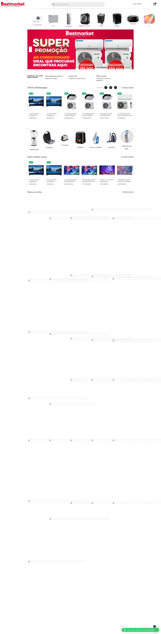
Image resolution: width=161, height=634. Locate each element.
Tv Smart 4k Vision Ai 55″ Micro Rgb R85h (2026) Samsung (89, 181)
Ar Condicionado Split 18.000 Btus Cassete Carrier (106, 115)
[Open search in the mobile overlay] (78, 4)
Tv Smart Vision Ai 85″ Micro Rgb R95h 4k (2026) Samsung (70, 181)
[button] (30, 49)
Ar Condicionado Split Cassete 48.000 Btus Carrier (70, 115)
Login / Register (137, 3)
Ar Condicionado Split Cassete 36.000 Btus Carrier (88, 115)
